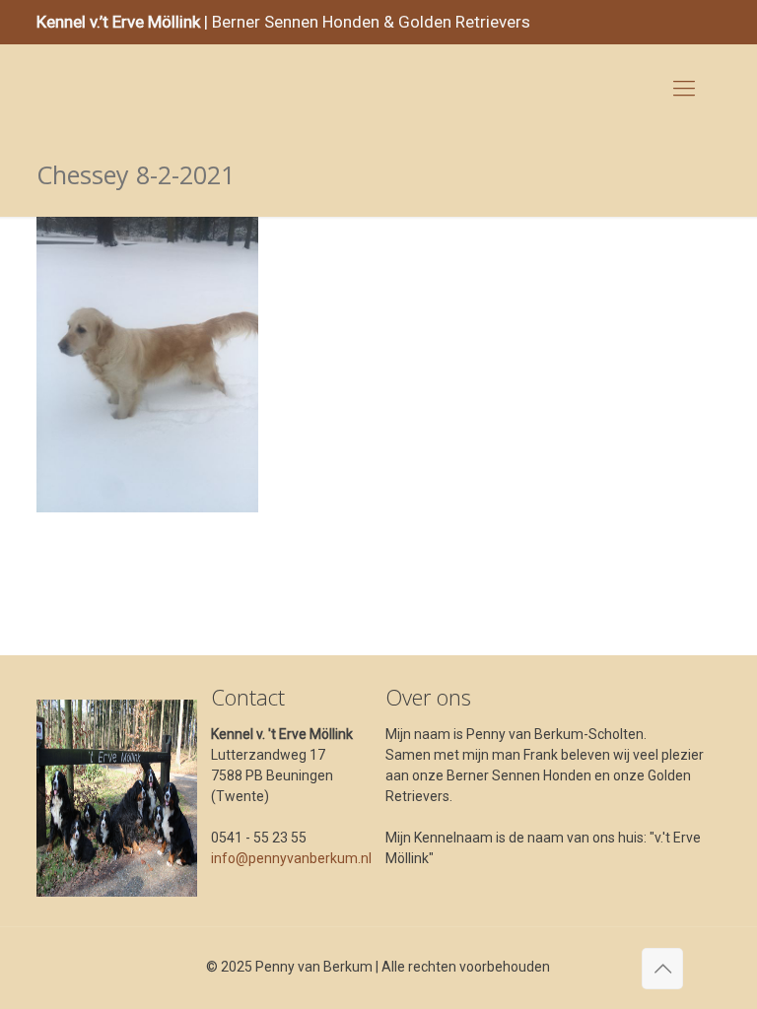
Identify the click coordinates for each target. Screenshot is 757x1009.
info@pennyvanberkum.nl (291, 858)
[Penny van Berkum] (65, 88)
